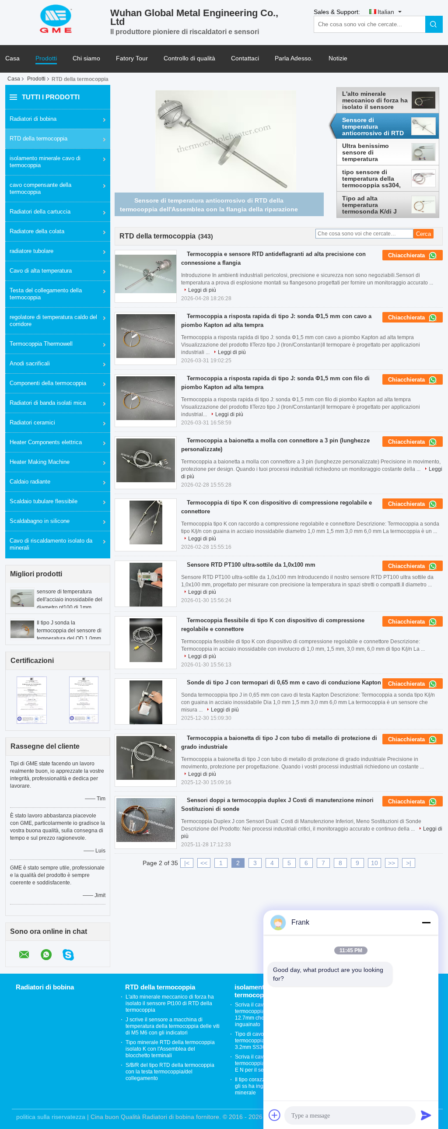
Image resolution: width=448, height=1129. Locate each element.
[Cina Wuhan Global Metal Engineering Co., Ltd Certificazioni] (32, 699)
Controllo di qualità (189, 58)
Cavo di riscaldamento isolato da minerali (51, 544)
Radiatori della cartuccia (40, 211)
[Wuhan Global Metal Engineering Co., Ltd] (57, 17)
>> (391, 862)
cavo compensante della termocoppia (40, 188)
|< (186, 862)
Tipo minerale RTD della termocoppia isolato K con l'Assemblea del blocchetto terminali (170, 1049)
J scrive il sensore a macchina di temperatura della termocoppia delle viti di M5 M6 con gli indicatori (173, 1026)
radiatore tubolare (31, 251)
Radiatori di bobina (33, 119)
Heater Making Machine (40, 462)
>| (408, 862)
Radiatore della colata (37, 231)
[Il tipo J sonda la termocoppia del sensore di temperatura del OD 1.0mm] (22, 628)
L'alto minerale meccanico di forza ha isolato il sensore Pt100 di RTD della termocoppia (375, 100)
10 (374, 862)
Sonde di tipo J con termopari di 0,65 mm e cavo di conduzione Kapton (284, 682)
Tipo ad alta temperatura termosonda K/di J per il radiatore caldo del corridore (373, 204)
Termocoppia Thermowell (41, 343)
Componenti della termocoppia (48, 383)
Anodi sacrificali (30, 363)
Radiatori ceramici (32, 422)
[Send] (426, 1115)
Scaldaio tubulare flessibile (43, 501)
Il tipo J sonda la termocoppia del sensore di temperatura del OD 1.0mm (69, 631)
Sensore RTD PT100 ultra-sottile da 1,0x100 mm (251, 564)
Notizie (338, 58)
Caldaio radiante (30, 481)
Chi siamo (86, 58)
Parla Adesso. (294, 58)
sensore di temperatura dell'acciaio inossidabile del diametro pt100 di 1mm (69, 599)
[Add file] (275, 1115)
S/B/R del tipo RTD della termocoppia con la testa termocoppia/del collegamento (170, 1071)
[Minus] (426, 922)
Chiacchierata (407, 255)
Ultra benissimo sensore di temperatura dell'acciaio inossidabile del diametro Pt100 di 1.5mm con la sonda (372, 152)
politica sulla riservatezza (50, 1116)
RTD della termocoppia (38, 138)
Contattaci (245, 58)
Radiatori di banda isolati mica (48, 403)
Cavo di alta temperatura (41, 270)
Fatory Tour (132, 58)
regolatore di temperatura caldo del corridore (53, 320)
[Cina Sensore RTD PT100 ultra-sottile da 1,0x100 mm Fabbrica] (145, 585)
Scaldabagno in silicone (40, 521)
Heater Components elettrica (46, 442)
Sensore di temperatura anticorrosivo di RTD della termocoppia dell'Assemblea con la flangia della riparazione (374, 126)
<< (203, 862)
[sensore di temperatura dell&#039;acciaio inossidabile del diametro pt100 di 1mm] (22, 597)
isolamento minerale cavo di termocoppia (45, 161)
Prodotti (46, 58)
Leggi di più (202, 290)
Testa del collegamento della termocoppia (46, 294)
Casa (12, 58)
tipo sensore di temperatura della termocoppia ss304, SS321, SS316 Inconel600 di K (371, 178)
